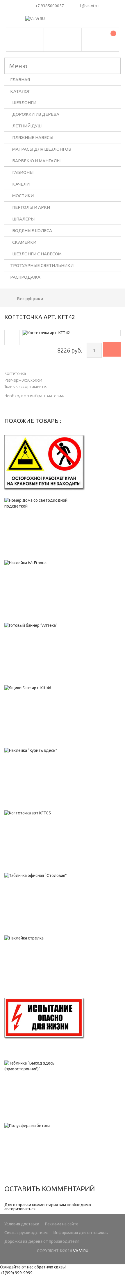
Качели (21, 183)
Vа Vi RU (80, 1250)
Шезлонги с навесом (37, 253)
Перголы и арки (31, 207)
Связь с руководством (26, 1232)
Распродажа (25, 277)
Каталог (20, 91)
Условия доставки (21, 1224)
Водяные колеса (32, 230)
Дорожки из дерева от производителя (41, 1241)
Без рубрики (30, 298)
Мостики (23, 195)
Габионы (22, 172)
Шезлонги (24, 102)
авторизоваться (19, 1208)
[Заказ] (112, 349)
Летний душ (27, 125)
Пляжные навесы (32, 137)
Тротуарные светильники (42, 265)
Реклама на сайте (61, 1224)
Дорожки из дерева (35, 114)
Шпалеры (23, 218)
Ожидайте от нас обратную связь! (33, 1267)
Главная (20, 79)
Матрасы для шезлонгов (41, 149)
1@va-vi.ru (89, 5)
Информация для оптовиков (80, 1232)
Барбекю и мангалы (36, 160)
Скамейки (24, 242)
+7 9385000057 (49, 5)
